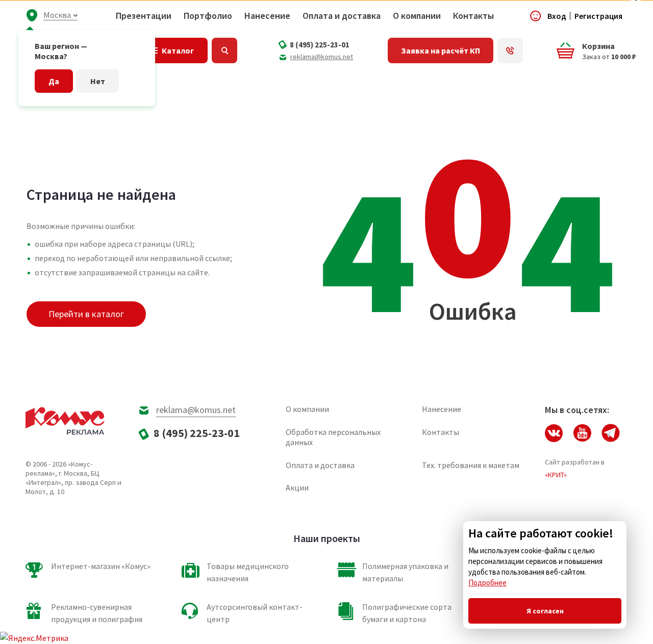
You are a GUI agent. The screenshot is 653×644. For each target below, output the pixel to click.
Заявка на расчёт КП (440, 50)
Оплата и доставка (342, 15)
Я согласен (545, 610)
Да (53, 81)
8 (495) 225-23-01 (319, 44)
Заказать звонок (510, 50)
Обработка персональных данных (333, 437)
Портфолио (208, 15)
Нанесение (267, 15)
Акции (297, 487)
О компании (417, 15)
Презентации (143, 15)
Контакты (473, 15)
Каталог (178, 50)
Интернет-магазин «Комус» (100, 566)
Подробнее (487, 582)
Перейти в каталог (86, 314)
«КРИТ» (556, 474)
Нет (97, 81)
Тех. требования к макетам (470, 465)
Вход (556, 16)
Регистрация (598, 16)
